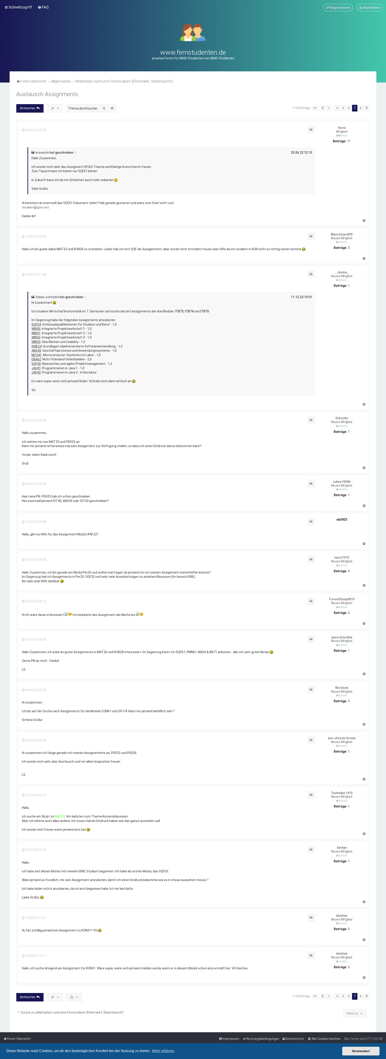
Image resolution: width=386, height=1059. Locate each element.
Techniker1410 (341, 793)
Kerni (342, 128)
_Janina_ (341, 272)
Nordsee (341, 687)
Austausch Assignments (47, 94)
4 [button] (337, 108)
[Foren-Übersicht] (193, 32)
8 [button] (360, 108)
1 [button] (328, 108)
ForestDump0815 (342, 599)
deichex (341, 915)
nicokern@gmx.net (35, 207)
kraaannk (42, 152)
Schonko (341, 418)
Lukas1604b (341, 481)
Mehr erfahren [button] (163, 1051)
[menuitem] (43, 7)
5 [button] (343, 108)
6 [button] (349, 108)
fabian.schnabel (47, 297)
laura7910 (341, 557)
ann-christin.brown (342, 738)
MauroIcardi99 (341, 234)
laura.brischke (341, 637)
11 (348, 141)
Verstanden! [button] (361, 1051)
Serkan (342, 847)
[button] (315, 108)
